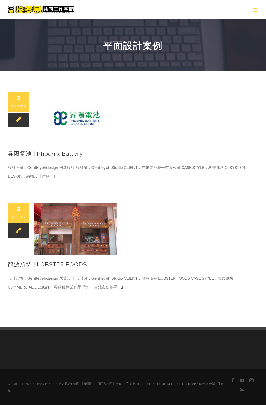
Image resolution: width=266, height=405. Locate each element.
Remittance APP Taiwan (192, 384)
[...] (53, 176)
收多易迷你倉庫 (69, 384)
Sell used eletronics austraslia (154, 384)
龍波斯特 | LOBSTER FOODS (47, 264)
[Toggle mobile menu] (255, 10)
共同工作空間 (103, 384)
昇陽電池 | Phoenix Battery (45, 153)
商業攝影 (87, 384)
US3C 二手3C (123, 384)
